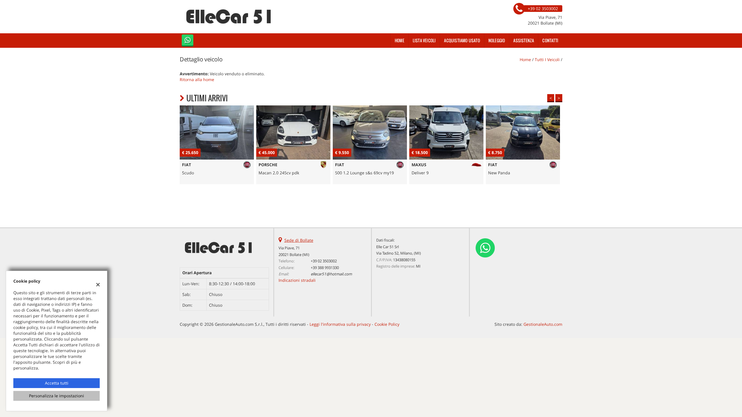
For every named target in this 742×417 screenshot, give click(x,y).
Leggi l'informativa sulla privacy (340, 324)
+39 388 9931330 (325, 267)
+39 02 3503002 (324, 261)
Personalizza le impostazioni (56, 395)
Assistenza (523, 40)
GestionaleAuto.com (542, 324)
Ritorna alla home (197, 79)
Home (399, 40)
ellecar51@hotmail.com (331, 274)
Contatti (550, 40)
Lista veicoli (424, 40)
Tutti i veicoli (547, 59)
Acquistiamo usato (462, 40)
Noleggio (496, 40)
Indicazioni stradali (297, 280)
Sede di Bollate (298, 240)
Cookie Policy (386, 324)
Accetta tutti (56, 383)
